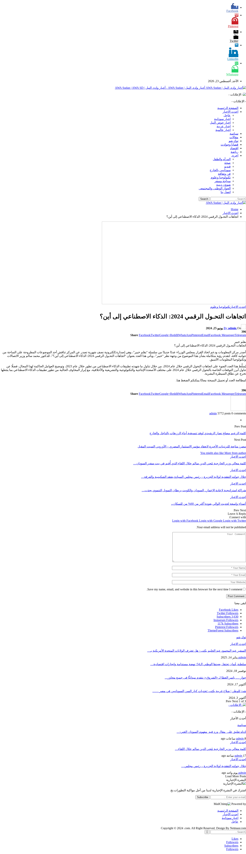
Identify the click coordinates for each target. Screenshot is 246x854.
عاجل (227, 115)
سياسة (234, 133)
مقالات (233, 137)
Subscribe (202, 797)
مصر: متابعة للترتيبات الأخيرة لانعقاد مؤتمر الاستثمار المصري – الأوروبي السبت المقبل (192, 446)
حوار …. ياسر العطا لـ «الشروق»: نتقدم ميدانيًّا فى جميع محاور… (205, 677)
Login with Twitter (234, 520)
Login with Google (211, 520)
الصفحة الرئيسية (227, 108)
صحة (227, 162)
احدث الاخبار (230, 111)
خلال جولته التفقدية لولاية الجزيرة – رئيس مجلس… (213, 766)
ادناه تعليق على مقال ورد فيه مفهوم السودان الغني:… (211, 731)
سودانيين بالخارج (220, 170)
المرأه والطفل (222, 159)
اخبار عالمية (223, 130)
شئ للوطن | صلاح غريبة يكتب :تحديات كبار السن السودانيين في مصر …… (199, 691)
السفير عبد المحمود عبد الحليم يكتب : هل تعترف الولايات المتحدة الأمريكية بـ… (196, 650)
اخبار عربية (224, 126)
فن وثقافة (224, 173)
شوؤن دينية (223, 184)
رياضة (234, 151)
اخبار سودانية (222, 119)
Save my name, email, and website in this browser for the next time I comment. (194, 589)
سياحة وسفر (222, 181)
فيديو (227, 166)
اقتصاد (234, 148)
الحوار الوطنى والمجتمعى (215, 188)
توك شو (233, 140)
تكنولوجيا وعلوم (221, 177)
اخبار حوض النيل (220, 122)
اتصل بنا (226, 192)
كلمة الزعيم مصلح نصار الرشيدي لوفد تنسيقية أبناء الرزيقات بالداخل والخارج (198, 433)
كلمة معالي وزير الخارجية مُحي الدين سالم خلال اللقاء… (210, 749)
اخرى (234, 155)
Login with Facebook (185, 520)
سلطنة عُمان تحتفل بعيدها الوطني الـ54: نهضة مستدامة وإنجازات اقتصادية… (198, 664)
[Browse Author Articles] (238, 410)
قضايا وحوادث (229, 144)
